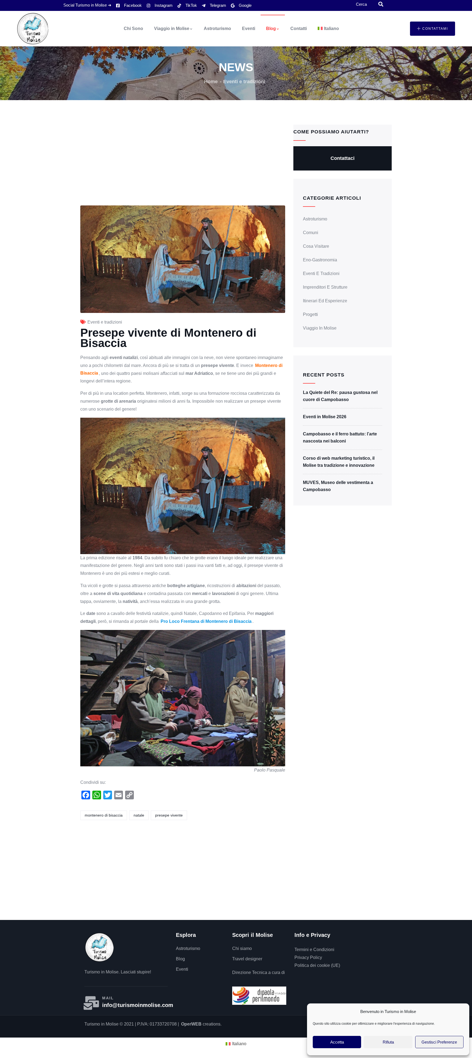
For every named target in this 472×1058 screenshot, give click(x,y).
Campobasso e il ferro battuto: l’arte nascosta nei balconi (340, 437)
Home (211, 81)
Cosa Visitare (316, 246)
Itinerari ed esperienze (325, 300)
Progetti (310, 314)
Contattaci (343, 158)
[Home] (32, 28)
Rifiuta (388, 1042)
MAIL (108, 998)
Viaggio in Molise (171, 28)
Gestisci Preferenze (439, 1042)
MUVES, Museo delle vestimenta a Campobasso (338, 486)
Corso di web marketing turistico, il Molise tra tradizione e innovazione (338, 462)
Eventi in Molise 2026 (324, 416)
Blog (271, 28)
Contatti (298, 28)
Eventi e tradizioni (244, 81)
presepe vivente (169, 815)
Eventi (248, 28)
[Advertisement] (182, 165)
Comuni (310, 232)
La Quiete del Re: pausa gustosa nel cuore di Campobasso (340, 396)
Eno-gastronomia (320, 260)
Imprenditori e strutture (325, 287)
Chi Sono (133, 28)
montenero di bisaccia (104, 815)
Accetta (337, 1042)
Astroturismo (217, 28)
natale (139, 815)
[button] (432, 29)
